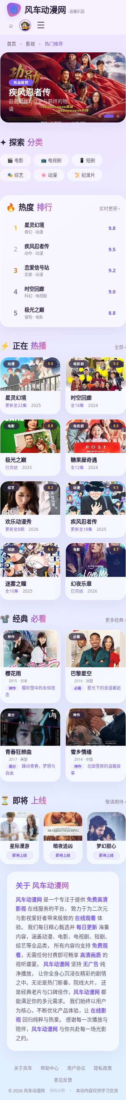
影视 (30, 43)
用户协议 (76, 1068)
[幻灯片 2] (109, 116)
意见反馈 (63, 1080)
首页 (11, 43)
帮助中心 (50, 1068)
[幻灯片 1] (99, 116)
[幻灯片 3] (118, 116)
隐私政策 (103, 1068)
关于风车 (23, 1068)
